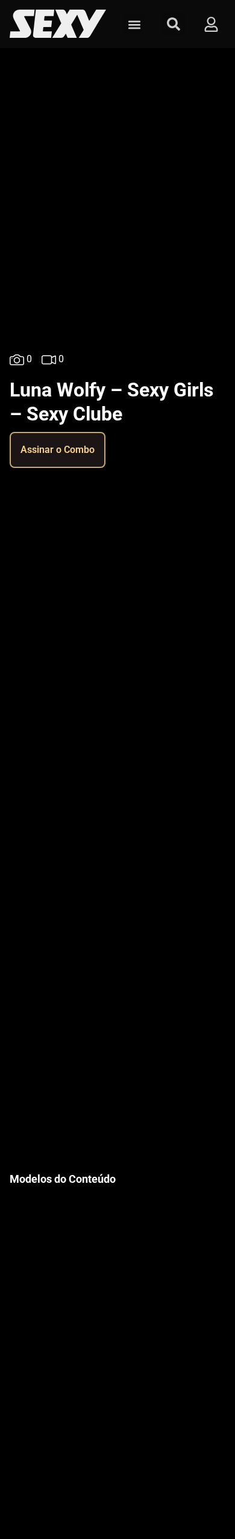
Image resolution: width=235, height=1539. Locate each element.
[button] (134, 24)
